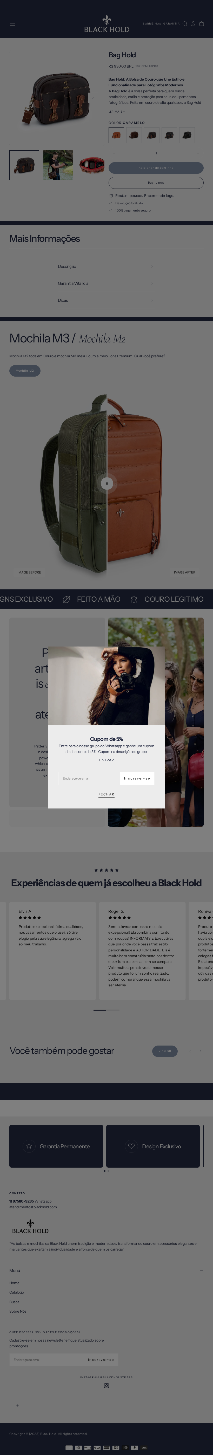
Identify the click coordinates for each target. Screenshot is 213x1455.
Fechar (106, 794)
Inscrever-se (137, 778)
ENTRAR (106, 760)
